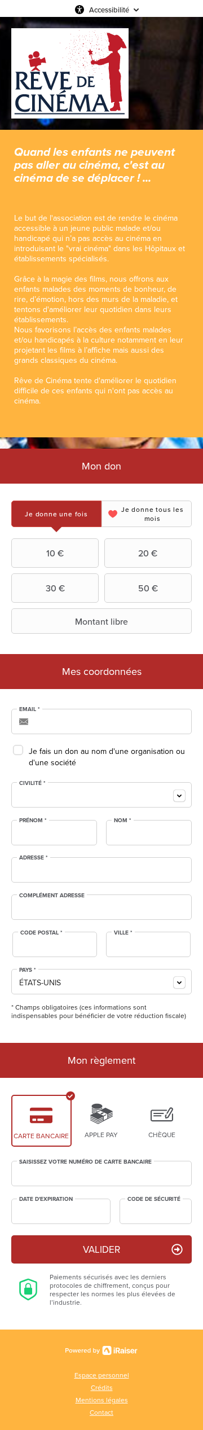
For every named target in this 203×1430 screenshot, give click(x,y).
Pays (27, 970)
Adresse (33, 857)
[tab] (56, 514)
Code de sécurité (153, 1199)
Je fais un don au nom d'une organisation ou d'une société (107, 756)
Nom (122, 820)
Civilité (32, 783)
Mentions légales (102, 1400)
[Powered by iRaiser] (101, 1350)
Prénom (33, 820)
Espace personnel (101, 1375)
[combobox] (101, 795)
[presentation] (56, 514)
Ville (123, 932)
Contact (101, 1412)
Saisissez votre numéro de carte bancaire (85, 1162)
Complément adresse (52, 895)
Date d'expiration (46, 1199)
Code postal (41, 932)
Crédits (102, 1387)
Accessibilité (109, 10)
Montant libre (101, 621)
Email (29, 709)
